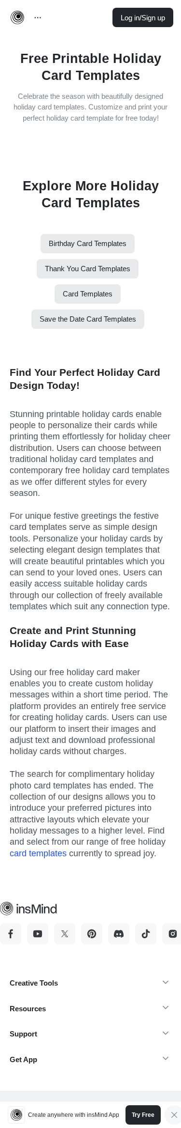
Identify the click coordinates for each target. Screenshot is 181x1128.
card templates (38, 853)
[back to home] (17, 17)
